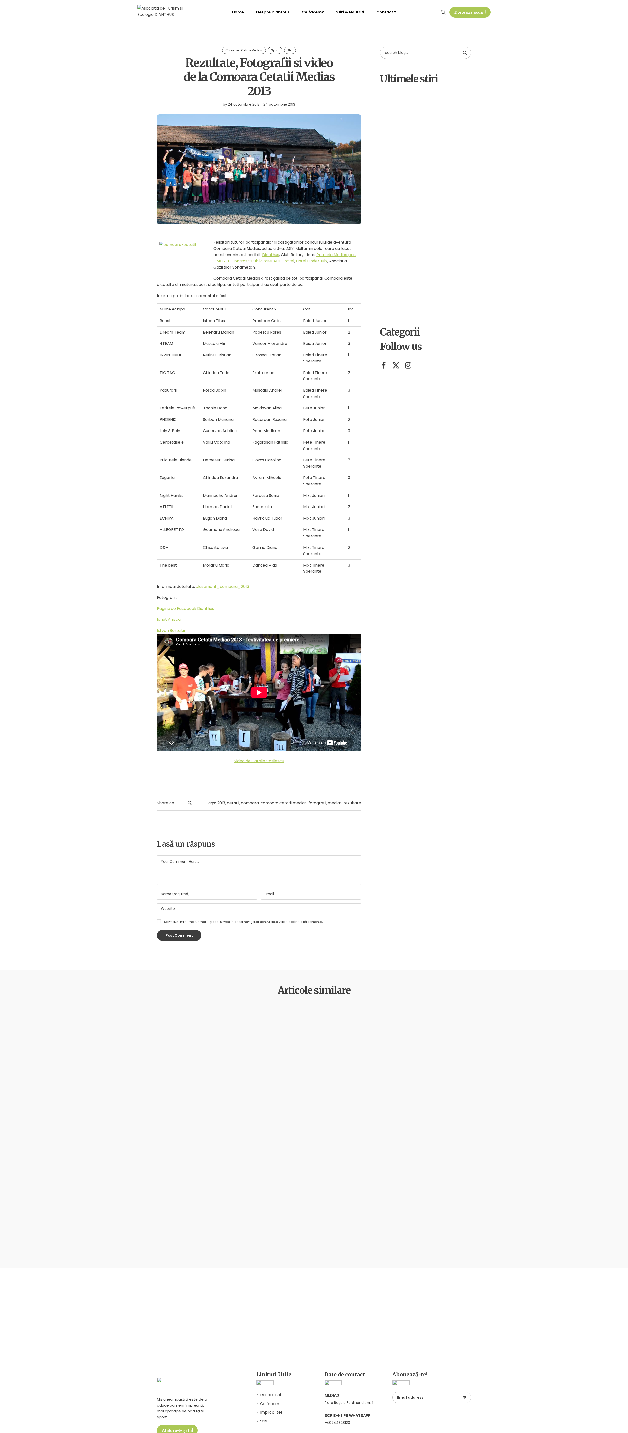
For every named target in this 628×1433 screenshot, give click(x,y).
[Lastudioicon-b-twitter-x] (396, 365)
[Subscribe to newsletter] (464, 1397)
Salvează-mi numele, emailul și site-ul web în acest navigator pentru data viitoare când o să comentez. (244, 922)
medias (335, 803)
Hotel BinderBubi (311, 261)
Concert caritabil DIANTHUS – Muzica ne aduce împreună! (435, 300)
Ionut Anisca (169, 619)
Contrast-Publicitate (252, 261)
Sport (275, 50)
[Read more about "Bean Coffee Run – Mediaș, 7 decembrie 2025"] (392, 152)
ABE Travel (284, 261)
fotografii (317, 803)
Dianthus (270, 255)
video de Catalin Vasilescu (259, 761)
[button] (470, 12)
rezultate (352, 803)
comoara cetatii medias (284, 803)
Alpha (418, 98)
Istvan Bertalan (171, 630)
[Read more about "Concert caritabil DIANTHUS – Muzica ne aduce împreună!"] (392, 297)
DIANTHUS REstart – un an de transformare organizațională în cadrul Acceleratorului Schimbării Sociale (439, 200)
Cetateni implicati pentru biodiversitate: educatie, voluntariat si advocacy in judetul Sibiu (437, 114)
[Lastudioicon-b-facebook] (383, 365)
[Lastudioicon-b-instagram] (408, 365)
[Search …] (443, 12)
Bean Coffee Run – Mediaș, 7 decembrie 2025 (438, 152)
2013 (221, 803)
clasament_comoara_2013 (222, 586)
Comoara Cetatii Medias (244, 50)
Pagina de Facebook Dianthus (185, 608)
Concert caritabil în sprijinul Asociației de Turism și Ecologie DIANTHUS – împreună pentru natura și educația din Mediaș (436, 253)
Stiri (290, 50)
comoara (250, 803)
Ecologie (172, 1021)
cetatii (233, 803)
